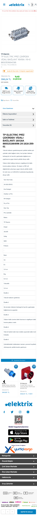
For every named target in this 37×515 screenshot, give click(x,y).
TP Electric (23, 383)
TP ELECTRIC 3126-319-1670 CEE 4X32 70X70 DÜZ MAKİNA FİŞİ (27, 387)
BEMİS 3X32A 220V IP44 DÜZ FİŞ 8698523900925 (9, 386)
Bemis (4, 383)
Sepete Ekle (27, 512)
